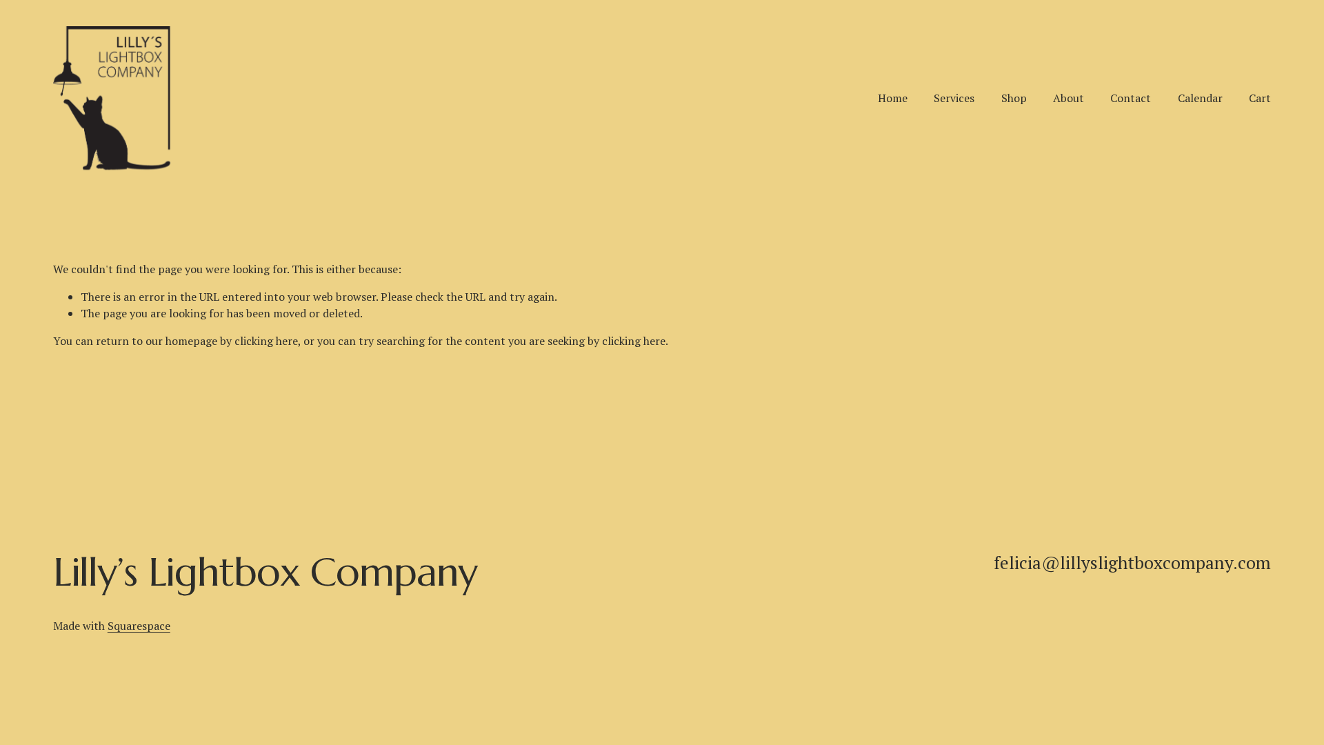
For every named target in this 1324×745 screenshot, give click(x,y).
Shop (1014, 98)
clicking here (266, 340)
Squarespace (139, 625)
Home (892, 98)
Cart (1260, 98)
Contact (1130, 98)
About (1068, 98)
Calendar (1200, 98)
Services (954, 98)
